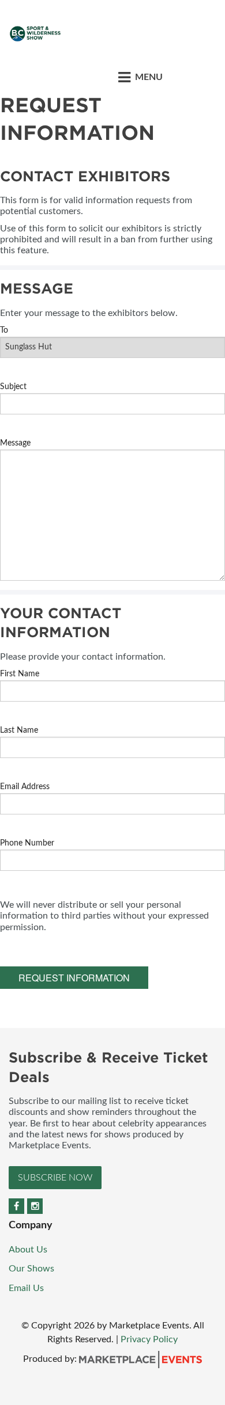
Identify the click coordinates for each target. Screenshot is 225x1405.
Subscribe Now (55, 1177)
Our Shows (31, 1268)
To (4, 330)
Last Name (19, 730)
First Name (19, 674)
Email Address (25, 787)
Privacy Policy (149, 1339)
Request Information (74, 977)
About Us (28, 1249)
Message (15, 443)
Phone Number (27, 843)
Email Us (26, 1288)
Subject (13, 387)
